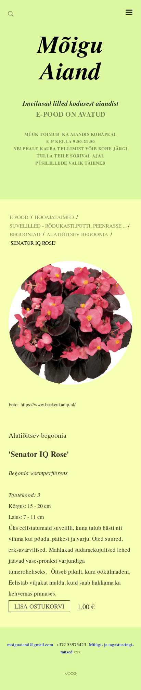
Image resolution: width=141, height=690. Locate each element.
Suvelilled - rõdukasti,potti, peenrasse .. (68, 225)
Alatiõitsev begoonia (77, 234)
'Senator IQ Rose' (33, 242)
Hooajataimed (54, 217)
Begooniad (25, 234)
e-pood (19, 217)
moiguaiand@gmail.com (30, 644)
